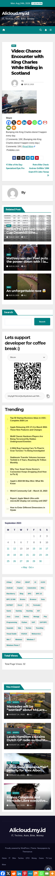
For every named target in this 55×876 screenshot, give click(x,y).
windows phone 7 (13, 645)
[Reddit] (19, 122)
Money (34, 858)
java (8, 617)
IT (9, 858)
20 (21, 555)
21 (27, 555)
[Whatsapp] (34, 122)
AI (35, 582)
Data (43, 599)
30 (40, 561)
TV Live (49, 858)
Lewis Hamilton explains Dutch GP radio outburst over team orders (26, 740)
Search (8, 312)
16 (40, 549)
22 (34, 555)
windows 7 (31, 639)
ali (25, 237)
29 (34, 561)
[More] (13, 127)
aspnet (20, 588)
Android (10, 588)
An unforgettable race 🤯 (26, 291)
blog (21, 594)
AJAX (43, 582)
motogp (36, 617)
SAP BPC (43, 622)
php (45, 617)
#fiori (18, 582)
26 (14, 561)
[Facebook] (8, 122)
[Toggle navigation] (50, 30)
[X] (13, 122)
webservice (36, 634)
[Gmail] (45, 122)
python (24, 622)
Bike (13, 45)
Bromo (22, 599)
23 (40, 555)
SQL (19, 628)
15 (34, 549)
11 (8, 549)
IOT (38, 611)
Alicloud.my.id (15, 13)
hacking (29, 611)
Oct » (31, 567)
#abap (9, 582)
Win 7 (9, 639)
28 (27, 561)
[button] (41, 30)
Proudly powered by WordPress (17, 848)
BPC (29, 594)
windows (18, 639)
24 (47, 555)
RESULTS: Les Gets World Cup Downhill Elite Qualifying (26, 232)
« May (24, 567)
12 (14, 549)
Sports (16, 702)
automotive (31, 588)
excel (20, 605)
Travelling (39, 628)
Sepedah (10, 628)
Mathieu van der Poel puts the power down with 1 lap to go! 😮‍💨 (27, 261)
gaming (19, 611)
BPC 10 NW (11, 599)
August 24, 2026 (17, 714)
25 (8, 561)
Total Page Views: (14, 664)
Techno (21, 858)
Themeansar (27, 852)
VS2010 (24, 634)
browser (33, 599)
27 (21, 561)
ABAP (27, 582)
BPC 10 (39, 594)
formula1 (36, 605)
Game (9, 611)
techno (28, 628)
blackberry (11, 594)
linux (17, 617)
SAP (33, 622)
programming (12, 622)
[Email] (8, 127)
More (4, 865)
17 (47, 549)
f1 (28, 605)
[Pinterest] (29, 122)
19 (14, 555)
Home (4, 858)
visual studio (11, 634)
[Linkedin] (24, 122)
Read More (28, 146)
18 (8, 555)
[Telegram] (40, 122)
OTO (8, 702)
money (26, 617)
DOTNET (10, 605)
